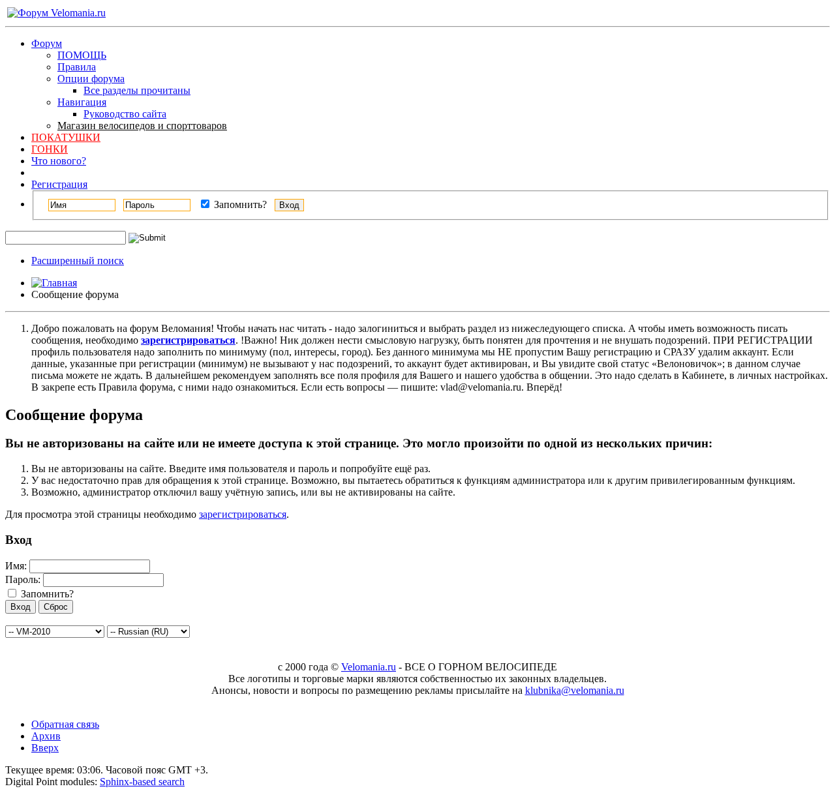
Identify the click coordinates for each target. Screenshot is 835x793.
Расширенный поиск (77, 260)
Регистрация (59, 184)
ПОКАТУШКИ (65, 137)
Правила (76, 66)
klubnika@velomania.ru (574, 690)
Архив (46, 735)
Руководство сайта (125, 113)
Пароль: (22, 579)
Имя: (16, 565)
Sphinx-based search (142, 781)
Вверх (45, 747)
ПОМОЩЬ (81, 55)
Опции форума (91, 78)
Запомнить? (239, 204)
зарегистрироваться (242, 514)
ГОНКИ (49, 149)
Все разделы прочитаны (137, 90)
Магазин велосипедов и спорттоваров (142, 125)
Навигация (81, 102)
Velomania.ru (368, 666)
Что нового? (58, 160)
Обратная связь (65, 724)
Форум (46, 43)
